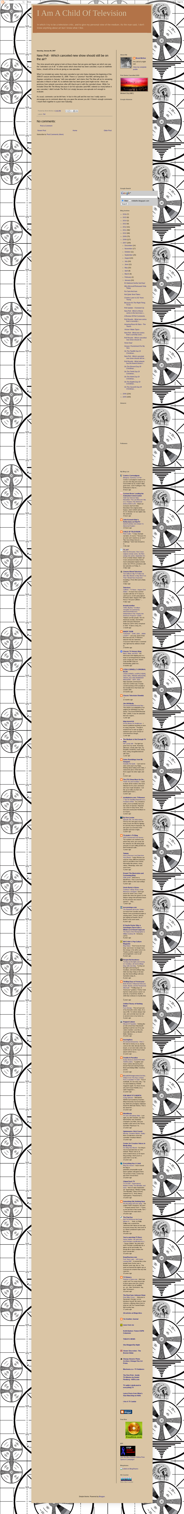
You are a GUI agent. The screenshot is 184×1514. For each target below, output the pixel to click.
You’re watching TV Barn (132, 1237)
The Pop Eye (128, 1217)
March (127, 274)
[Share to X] (71, 111)
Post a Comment (46, 126)
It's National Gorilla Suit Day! (134, 283)
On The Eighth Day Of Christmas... (132, 383)
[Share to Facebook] (74, 111)
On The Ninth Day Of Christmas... (131, 378)
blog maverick (128, 721)
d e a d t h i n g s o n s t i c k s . (134, 1076)
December (129, 245)
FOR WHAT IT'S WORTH (132, 1096)
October (128, 252)
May (126, 268)
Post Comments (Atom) (55, 134)
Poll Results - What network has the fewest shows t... (134, 362)
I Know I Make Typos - (132, 329)
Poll (44, 114)
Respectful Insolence (131, 960)
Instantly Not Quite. (129, 764)
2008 (125, 240)
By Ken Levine (128, 818)
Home (75, 130)
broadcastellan (129, 606)
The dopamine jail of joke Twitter (133, 909)
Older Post (108, 130)
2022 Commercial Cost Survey (133, 837)
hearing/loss (128, 1040)
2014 (125, 221)
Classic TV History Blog (132, 651)
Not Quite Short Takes (132, 294)
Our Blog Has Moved (130, 1147)
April (126, 271)
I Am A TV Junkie (129, 1402)
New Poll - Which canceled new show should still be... (134, 357)
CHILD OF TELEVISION (131, 532)
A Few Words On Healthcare (132, 723)
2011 (125, 230)
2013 (125, 224)
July (126, 261)
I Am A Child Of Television (81, 13)
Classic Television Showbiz (133, 696)
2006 (125, 394)
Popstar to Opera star (130, 1279)
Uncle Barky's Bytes (131, 887)
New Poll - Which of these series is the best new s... (134, 312)
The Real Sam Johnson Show (134, 1295)
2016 (125, 214)
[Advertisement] (86, 39)
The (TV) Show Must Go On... (134, 780)
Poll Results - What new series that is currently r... (135, 320)
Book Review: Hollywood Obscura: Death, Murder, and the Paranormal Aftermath (134, 986)
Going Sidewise (128, 1097)
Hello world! (127, 877)
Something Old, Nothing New (134, 1201)
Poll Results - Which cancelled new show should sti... (135, 339)
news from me (128, 1325)
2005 (125, 397)
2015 (125, 217)
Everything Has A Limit (132, 1163)
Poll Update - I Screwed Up (134, 308)
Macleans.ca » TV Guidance (133, 1369)
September (129, 255)
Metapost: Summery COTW (132, 477)
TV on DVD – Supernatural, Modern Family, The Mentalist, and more (134, 1185)
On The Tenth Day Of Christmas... (132, 372)
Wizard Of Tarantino (130, 1024)
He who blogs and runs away (133, 1203)
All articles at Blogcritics (132, 1313)
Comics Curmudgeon (131, 476)
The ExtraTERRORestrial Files (133, 705)
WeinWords (127, 1114)
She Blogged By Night (131, 1345)
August (127, 258)
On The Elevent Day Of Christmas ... (132, 367)
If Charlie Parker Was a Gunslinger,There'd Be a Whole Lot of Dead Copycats (134, 927)
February (128, 277)
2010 (125, 233)
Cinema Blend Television (132, 572)
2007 (125, 243)
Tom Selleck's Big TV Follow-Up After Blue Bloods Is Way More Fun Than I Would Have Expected (134, 576)
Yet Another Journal (130, 1319)
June (127, 264)
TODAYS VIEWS (129, 1339)
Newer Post (41, 130)
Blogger (102, 1496)
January (128, 280)
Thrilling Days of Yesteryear (133, 982)
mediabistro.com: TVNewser (134, 798)
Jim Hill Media (128, 704)
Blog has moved (128, 1165)
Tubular (126, 853)
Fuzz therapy (127, 1008)
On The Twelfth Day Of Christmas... (132, 352)
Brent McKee (141, 58)
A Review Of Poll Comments (134, 316)
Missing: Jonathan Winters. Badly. (134, 1133)
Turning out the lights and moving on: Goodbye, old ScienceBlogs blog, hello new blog (134, 964)
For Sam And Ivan (130, 291)
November (129, 249)
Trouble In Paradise (130, 1058)
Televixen (126, 588)
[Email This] (66, 111)
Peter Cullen (127, 534)
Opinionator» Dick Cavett (132, 1131)
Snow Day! (128, 343)
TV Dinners (127, 1277)
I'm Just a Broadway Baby (132, 1115)
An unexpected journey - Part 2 (133, 1042)
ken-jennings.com (130, 907)
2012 (125, 227)
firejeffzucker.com (130, 1257)
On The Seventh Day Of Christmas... (133, 388)
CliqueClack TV (129, 1181)
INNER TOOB (128, 632)
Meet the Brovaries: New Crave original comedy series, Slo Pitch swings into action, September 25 (134, 554)
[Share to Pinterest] (77, 111)
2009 (125, 236)
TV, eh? (126, 550)
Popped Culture (129, 1022)
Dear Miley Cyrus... (129, 1297)
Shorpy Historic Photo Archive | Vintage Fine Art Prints (133, 1361)
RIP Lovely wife (128, 743)
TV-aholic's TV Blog (130, 835)
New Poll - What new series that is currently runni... (134, 334)
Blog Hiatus (127, 946)
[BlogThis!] (69, 111)
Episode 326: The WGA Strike (133, 819)
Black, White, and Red (130, 653)
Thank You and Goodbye (131, 781)
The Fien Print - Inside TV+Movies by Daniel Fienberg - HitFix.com (131, 1377)
